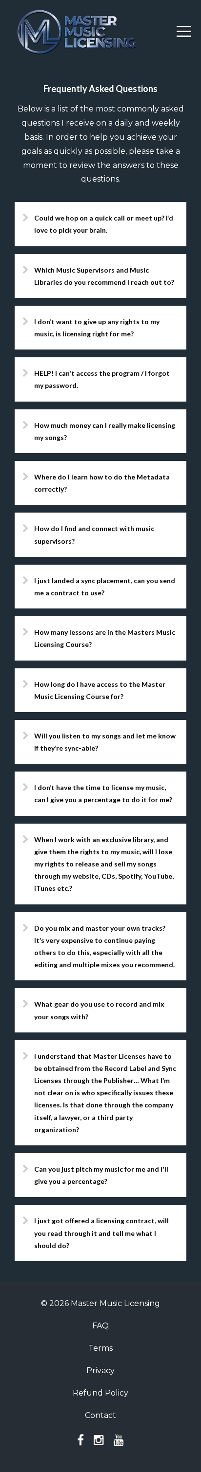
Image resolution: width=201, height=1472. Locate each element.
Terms (100, 1348)
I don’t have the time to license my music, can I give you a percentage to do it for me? (103, 793)
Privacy (100, 1370)
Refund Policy (100, 1393)
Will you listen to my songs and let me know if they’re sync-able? (105, 742)
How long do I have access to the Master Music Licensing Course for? (99, 690)
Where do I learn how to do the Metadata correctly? (102, 483)
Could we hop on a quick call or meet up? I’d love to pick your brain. (103, 224)
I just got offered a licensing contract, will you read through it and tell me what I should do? (101, 1232)
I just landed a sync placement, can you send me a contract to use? (104, 586)
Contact (100, 1415)
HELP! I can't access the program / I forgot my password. (102, 379)
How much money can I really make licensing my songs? (104, 431)
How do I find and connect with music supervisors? (94, 534)
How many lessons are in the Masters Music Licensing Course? (104, 638)
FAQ (100, 1325)
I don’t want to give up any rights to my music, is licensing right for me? (97, 327)
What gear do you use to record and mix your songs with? (99, 1010)
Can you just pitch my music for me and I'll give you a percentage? (101, 1175)
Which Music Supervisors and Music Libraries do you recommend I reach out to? (104, 276)
